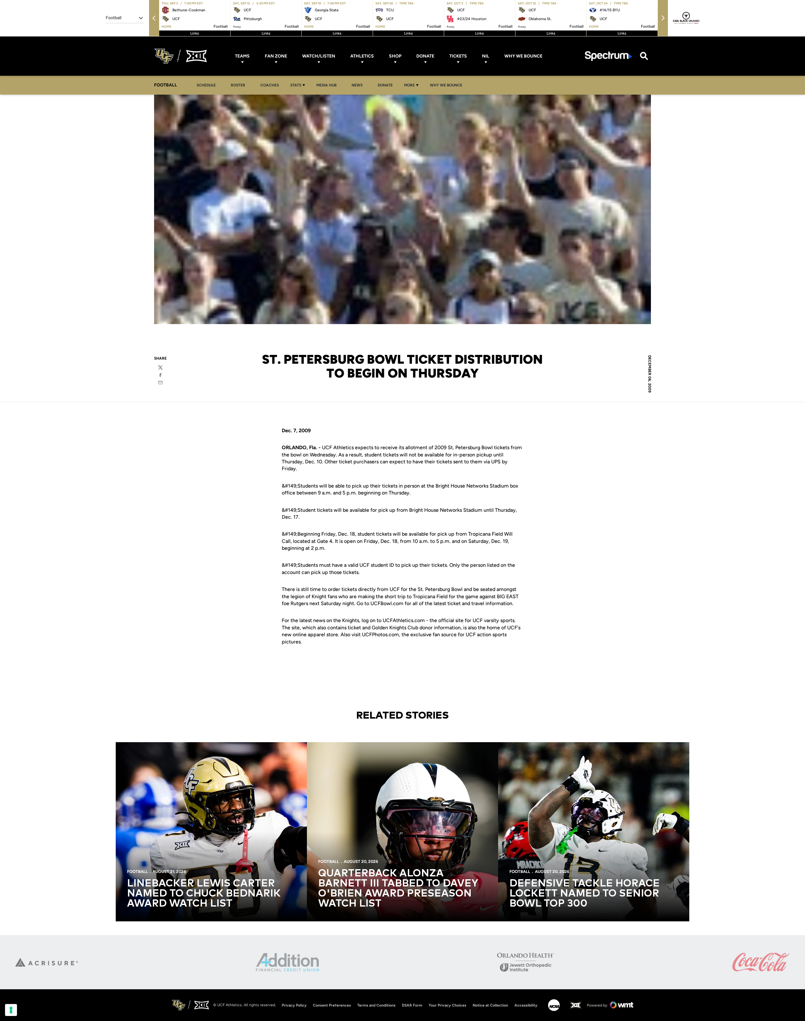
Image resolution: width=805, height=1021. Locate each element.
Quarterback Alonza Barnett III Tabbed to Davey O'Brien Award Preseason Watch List (398, 889)
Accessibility (525, 1005)
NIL (485, 56)
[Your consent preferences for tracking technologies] (11, 1010)
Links (194, 33)
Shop (395, 56)
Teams (242, 56)
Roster (238, 85)
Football (137, 871)
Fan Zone (276, 56)
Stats (295, 85)
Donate (425, 56)
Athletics (362, 56)
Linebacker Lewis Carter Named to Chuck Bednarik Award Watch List (203, 894)
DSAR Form (412, 1005)
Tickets (458, 56)
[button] (154, 18)
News (357, 85)
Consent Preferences (332, 1005)
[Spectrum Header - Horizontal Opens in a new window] (608, 56)
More (409, 85)
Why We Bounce (523, 56)
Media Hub (328, 85)
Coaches (269, 85)
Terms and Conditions (376, 1005)
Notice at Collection (490, 1005)
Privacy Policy (294, 1005)
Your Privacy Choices (447, 1005)
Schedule (206, 85)
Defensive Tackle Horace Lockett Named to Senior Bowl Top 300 (584, 894)
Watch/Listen (318, 56)
